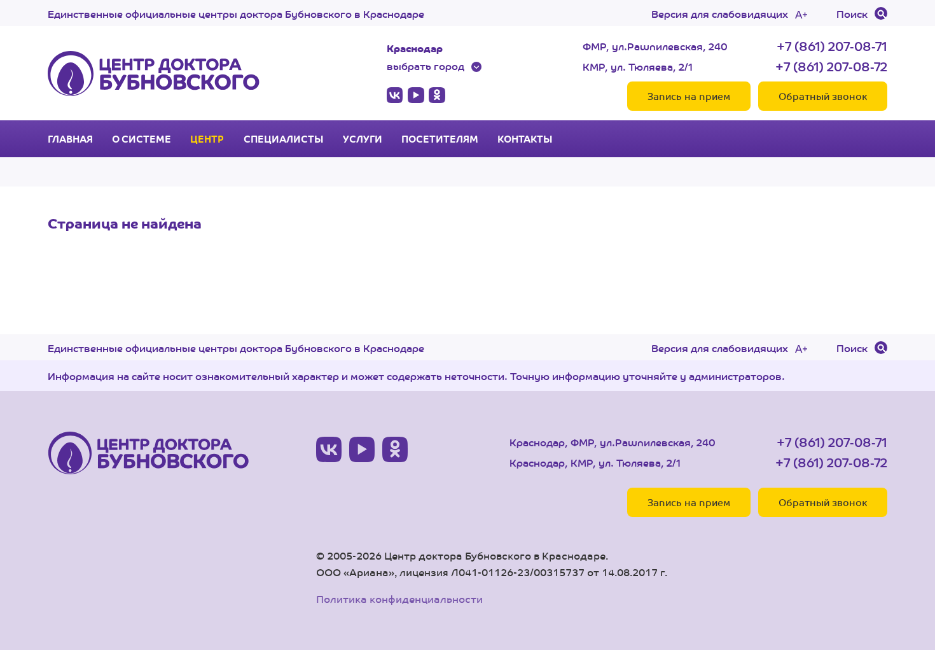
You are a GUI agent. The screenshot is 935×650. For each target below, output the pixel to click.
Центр (207, 139)
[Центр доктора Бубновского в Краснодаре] (154, 73)
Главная (70, 139)
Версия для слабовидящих (719, 13)
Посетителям (439, 139)
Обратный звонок (823, 95)
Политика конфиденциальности (399, 599)
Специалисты (284, 139)
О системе (141, 139)
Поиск (852, 13)
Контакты (525, 139)
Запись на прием (689, 95)
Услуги (362, 139)
